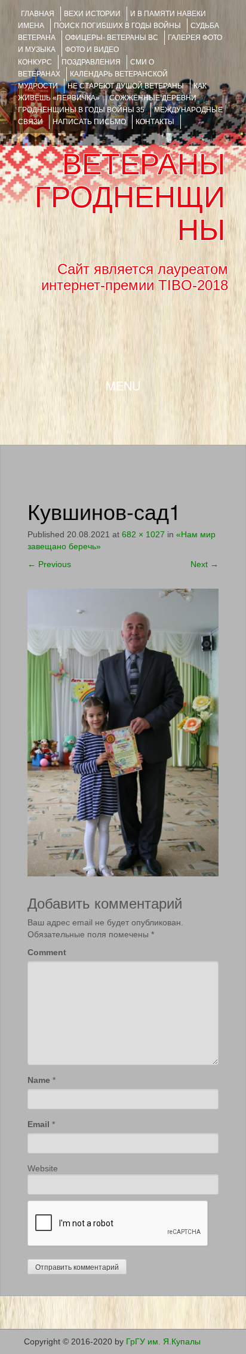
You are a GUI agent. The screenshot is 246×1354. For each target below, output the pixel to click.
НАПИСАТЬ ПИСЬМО (89, 122)
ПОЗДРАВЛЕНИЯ (91, 62)
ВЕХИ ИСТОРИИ (92, 14)
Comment (46, 952)
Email (38, 1124)
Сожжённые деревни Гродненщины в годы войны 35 (107, 104)
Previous (49, 564)
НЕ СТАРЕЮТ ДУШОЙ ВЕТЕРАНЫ (125, 86)
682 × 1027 (143, 534)
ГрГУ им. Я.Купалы (163, 1341)
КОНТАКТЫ (155, 122)
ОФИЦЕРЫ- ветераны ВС (111, 37)
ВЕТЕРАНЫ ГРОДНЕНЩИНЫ (130, 197)
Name (38, 1080)
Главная (37, 14)
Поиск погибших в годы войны (117, 25)
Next (204, 564)
